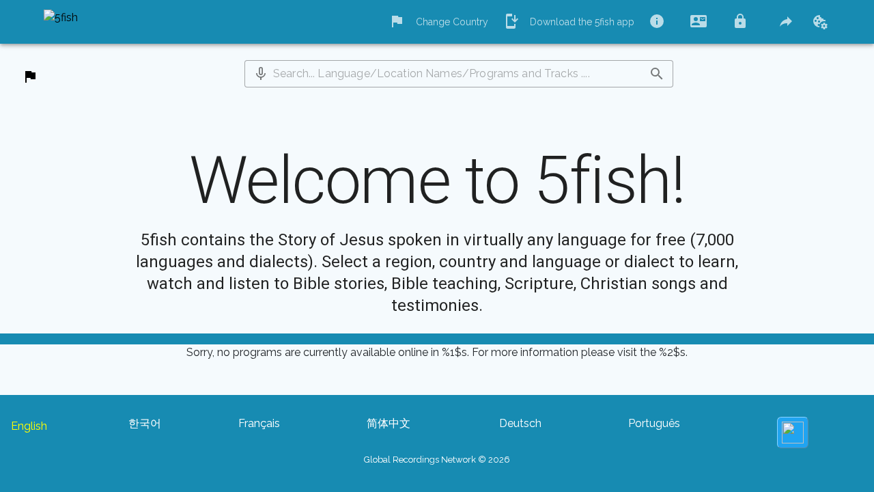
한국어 (144, 423)
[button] (261, 74)
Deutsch (520, 423)
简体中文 (388, 423)
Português (654, 423)
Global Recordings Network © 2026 (437, 459)
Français (259, 423)
